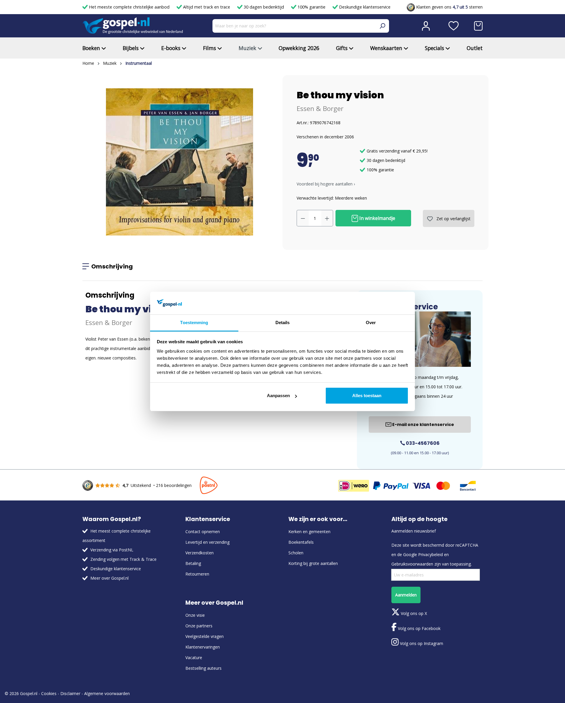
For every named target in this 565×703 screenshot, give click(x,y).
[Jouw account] (425, 26)
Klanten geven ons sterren (449, 7)
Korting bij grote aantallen (313, 563)
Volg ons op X (413, 613)
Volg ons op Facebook (419, 628)
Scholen (295, 553)
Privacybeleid (430, 554)
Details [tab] (282, 322)
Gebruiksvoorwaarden (412, 564)
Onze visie (195, 615)
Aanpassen (278, 395)
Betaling (193, 563)
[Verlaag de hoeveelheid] (303, 218)
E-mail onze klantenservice (422, 424)
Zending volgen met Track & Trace (123, 559)
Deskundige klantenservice (364, 7)
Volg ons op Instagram (421, 643)
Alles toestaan (366, 395)
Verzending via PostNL (111, 550)
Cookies (48, 693)
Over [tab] (371, 322)
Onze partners (198, 626)
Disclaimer (70, 693)
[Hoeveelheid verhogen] (327, 218)
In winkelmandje (376, 218)
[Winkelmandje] (478, 26)
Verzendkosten (199, 553)
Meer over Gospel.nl (109, 578)
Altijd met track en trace (206, 7)
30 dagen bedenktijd (263, 7)
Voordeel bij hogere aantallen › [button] (326, 184)
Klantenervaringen (202, 647)
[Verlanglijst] (453, 26)
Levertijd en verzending (207, 542)
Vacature (193, 657)
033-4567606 (422, 443)
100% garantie (311, 7)
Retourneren (197, 574)
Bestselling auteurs (203, 668)
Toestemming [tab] (194, 322)
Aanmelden (406, 595)
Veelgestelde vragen (204, 636)
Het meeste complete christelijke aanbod (129, 7)
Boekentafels (301, 542)
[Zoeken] (382, 26)
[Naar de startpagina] (132, 25)
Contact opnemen (202, 531)
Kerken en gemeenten (309, 531)
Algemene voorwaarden (107, 693)
